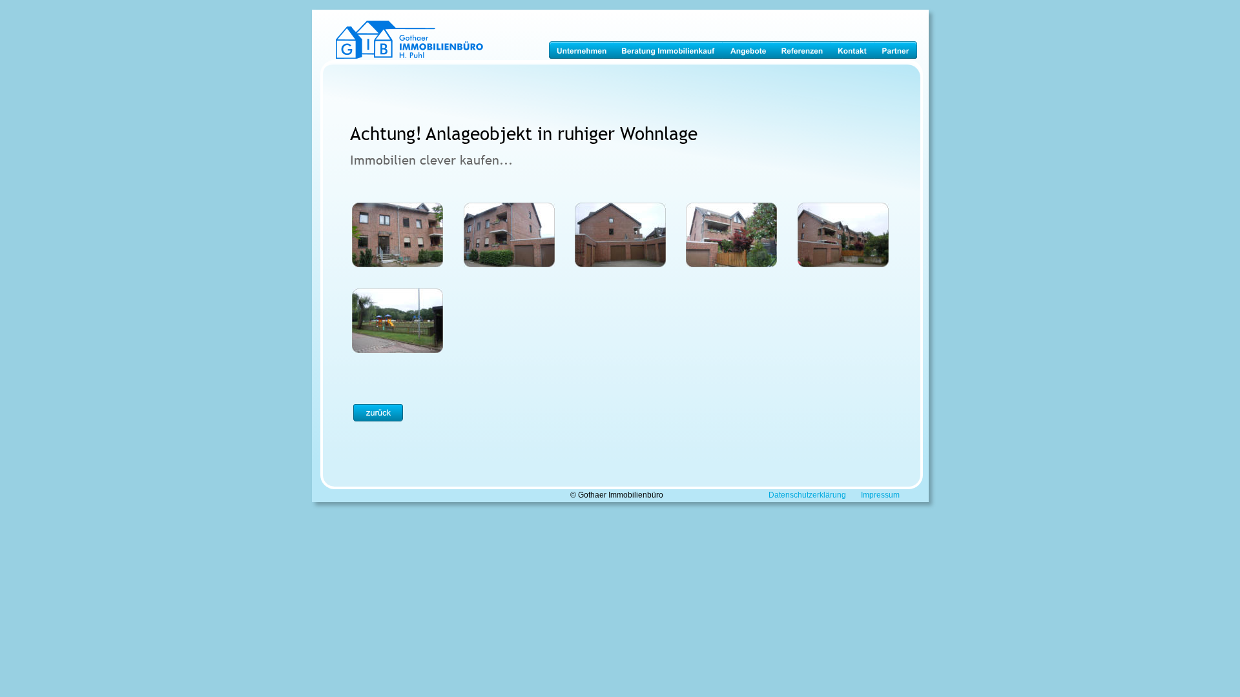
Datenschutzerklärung (807, 495)
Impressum (880, 495)
